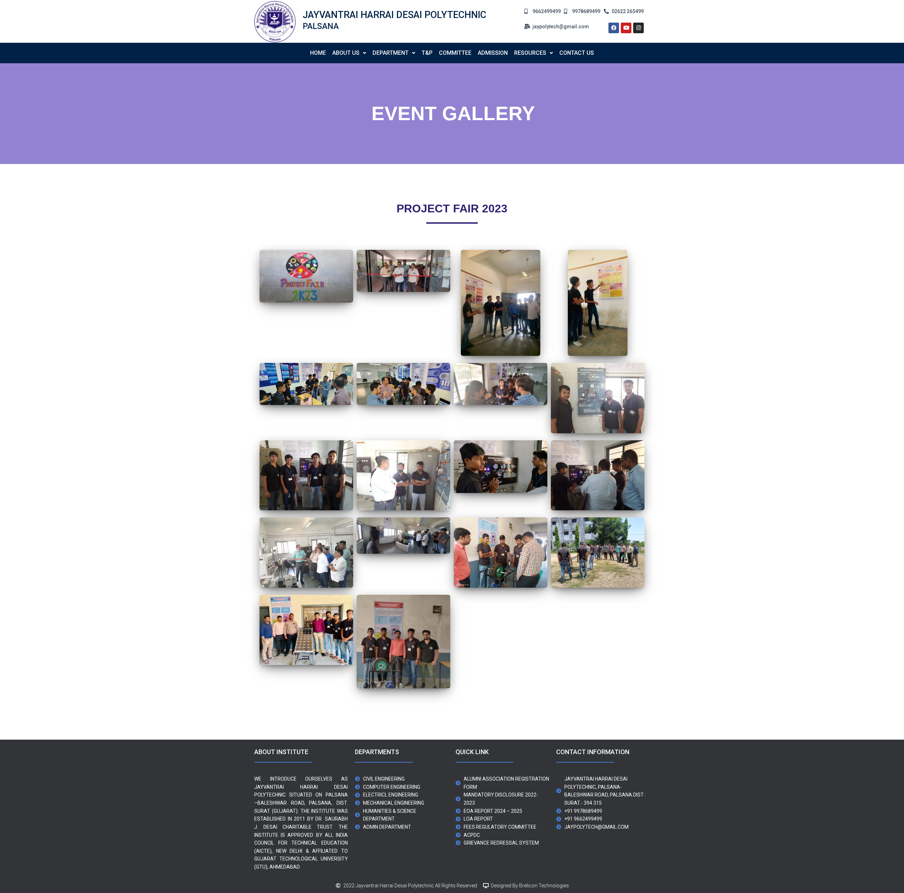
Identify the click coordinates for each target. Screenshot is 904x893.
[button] (349, 53)
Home (318, 52)
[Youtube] (626, 28)
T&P (427, 52)
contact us (576, 52)
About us (345, 52)
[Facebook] (613, 28)
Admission (493, 52)
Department (391, 52)
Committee (455, 52)
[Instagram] (638, 28)
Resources (530, 52)
